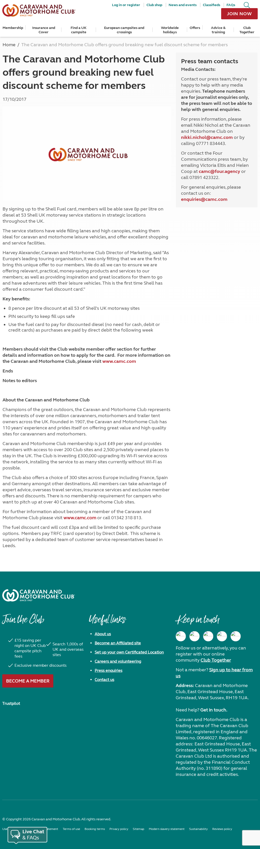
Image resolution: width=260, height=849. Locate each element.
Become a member (28, 681)
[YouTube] (222, 636)
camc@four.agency (219, 171)
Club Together (246, 30)
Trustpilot (11, 703)
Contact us (104, 679)
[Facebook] (181, 636)
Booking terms (95, 829)
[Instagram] (194, 636)
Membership (13, 28)
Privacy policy (118, 829)
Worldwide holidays (170, 30)
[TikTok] (236, 636)
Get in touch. (213, 710)
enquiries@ (193, 199)
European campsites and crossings (124, 30)
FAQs (230, 5)
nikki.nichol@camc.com (207, 137)
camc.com (216, 199)
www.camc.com (79, 517)
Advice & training (218, 30)
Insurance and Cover (43, 30)
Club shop (154, 5)
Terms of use (71, 829)
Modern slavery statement (167, 829)
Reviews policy (222, 829)
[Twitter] (208, 636)
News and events (183, 5)
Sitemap (138, 829)
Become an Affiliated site (118, 643)
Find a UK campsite (79, 30)
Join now (239, 14)
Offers (195, 28)
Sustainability (198, 829)
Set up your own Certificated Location (129, 652)
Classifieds (211, 5)
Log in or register (126, 5)
